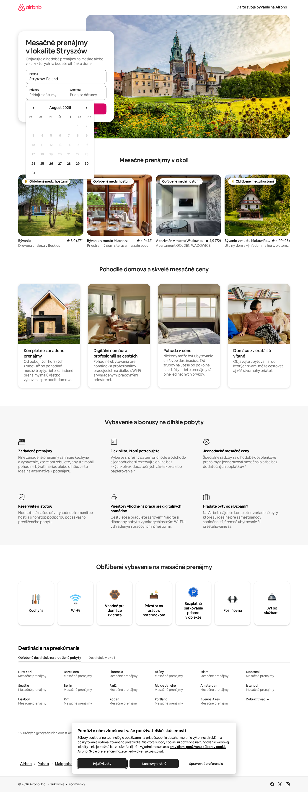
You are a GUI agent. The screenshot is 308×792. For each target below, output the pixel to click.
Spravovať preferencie (206, 764)
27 (60, 164)
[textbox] (45, 95)
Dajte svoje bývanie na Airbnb (262, 7)
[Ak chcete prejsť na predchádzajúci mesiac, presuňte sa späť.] (33, 107)
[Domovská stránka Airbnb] (29, 7)
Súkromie (57, 784)
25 (42, 164)
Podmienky (77, 784)
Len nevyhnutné (154, 764)
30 (87, 164)
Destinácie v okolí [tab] (101, 658)
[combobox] (66, 79)
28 (69, 164)
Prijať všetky (102, 764)
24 (33, 164)
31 (33, 173)
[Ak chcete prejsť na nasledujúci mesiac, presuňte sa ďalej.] (86, 107)
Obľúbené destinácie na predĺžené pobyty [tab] (49, 658)
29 (78, 164)
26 (51, 164)
